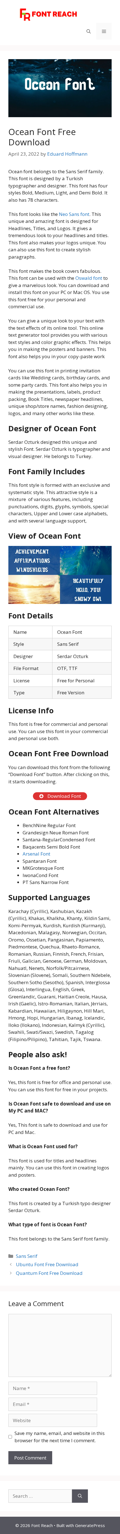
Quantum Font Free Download (49, 1273)
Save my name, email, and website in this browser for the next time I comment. (60, 1437)
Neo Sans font (74, 214)
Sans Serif (26, 1256)
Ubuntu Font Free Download (47, 1264)
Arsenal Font (36, 854)
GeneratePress (90, 1525)
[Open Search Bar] (88, 31)
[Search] (80, 1496)
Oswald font (88, 278)
